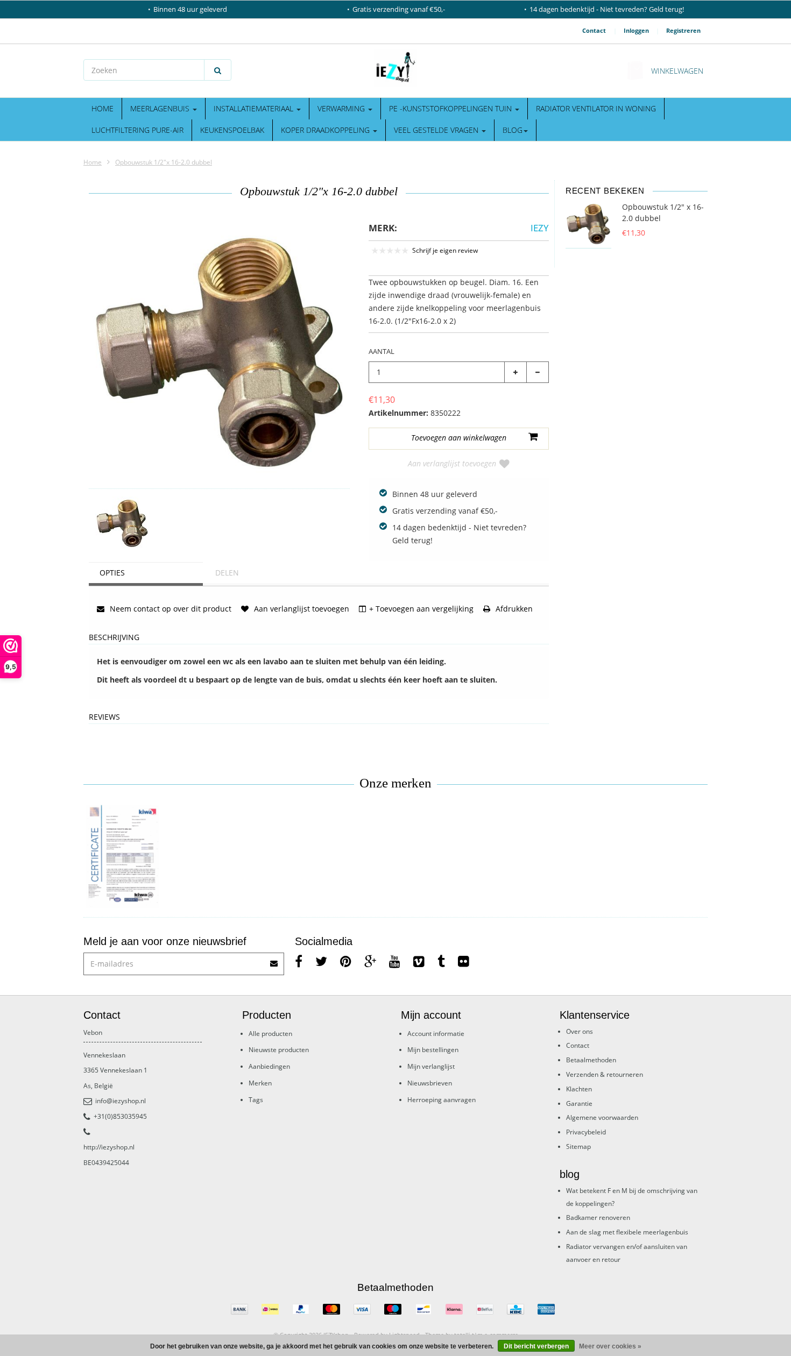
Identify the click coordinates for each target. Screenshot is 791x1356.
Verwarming (342, 108)
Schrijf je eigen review (445, 250)
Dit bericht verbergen (536, 1346)
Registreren (683, 30)
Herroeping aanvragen (441, 1099)
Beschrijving (114, 637)
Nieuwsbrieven (429, 1083)
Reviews (104, 717)
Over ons (579, 1031)
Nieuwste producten (279, 1049)
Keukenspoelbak (232, 130)
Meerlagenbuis (161, 108)
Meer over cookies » (610, 1346)
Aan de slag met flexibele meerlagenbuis (627, 1232)
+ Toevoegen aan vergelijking (421, 609)
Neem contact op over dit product (169, 609)
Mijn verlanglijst (431, 1066)
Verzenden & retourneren (604, 1074)
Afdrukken (513, 609)
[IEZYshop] (395, 68)
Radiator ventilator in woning (596, 108)
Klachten (579, 1089)
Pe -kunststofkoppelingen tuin (451, 108)
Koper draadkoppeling (326, 130)
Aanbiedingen (269, 1066)
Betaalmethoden (591, 1059)
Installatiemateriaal (254, 108)
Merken (260, 1083)
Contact (594, 30)
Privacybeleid (586, 1132)
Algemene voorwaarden (602, 1117)
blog (512, 130)
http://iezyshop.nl (109, 1147)
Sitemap (578, 1146)
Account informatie (435, 1033)
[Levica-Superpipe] (122, 856)
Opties (112, 572)
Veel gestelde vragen (437, 130)
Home (102, 108)
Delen (227, 572)
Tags (256, 1099)
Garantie (579, 1103)
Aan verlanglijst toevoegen (452, 463)
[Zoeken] (217, 70)
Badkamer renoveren (598, 1217)
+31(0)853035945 (120, 1116)
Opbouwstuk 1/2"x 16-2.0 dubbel (163, 162)
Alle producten (270, 1033)
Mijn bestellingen (432, 1049)
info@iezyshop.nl (120, 1100)
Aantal (381, 351)
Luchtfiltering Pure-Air (137, 130)
